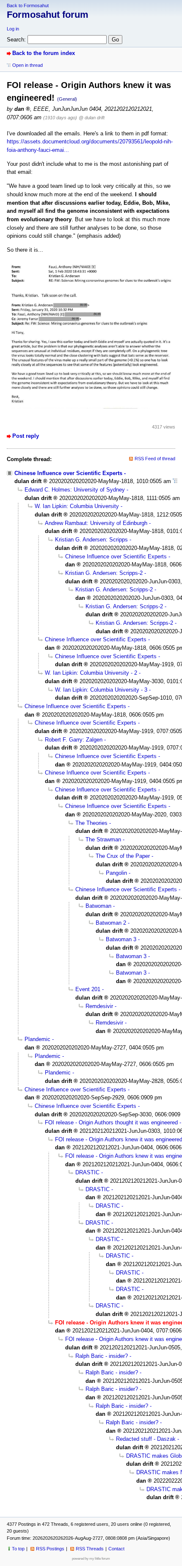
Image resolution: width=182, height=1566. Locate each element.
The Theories (91, 823)
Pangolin (116, 873)
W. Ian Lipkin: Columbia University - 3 (101, 690)
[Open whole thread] (175, 481)
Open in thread (27, 65)
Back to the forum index (43, 53)
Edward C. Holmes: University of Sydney (75, 489)
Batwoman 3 (121, 939)
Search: (16, 39)
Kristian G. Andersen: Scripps (91, 539)
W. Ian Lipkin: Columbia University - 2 (91, 673)
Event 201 (87, 989)
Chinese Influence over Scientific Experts (68, 473)
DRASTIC (87, 1172)
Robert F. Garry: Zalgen (73, 739)
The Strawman (103, 839)
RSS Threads (90, 1548)
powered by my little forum (91, 1559)
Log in (13, 28)
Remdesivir (99, 1006)
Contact (116, 1548)
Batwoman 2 (111, 923)
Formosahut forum (47, 14)
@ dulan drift (92, 117)
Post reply (25, 436)
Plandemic (37, 1039)
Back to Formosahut (28, 5)
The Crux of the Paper (123, 856)
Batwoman (98, 906)
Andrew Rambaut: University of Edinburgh (96, 523)
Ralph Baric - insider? (101, 1356)
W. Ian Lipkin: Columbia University (77, 506)
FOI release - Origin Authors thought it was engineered (111, 1122)
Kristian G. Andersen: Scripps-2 (104, 573)
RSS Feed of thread (155, 458)
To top (18, 1548)
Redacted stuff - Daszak (146, 1439)
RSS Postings (50, 1548)
